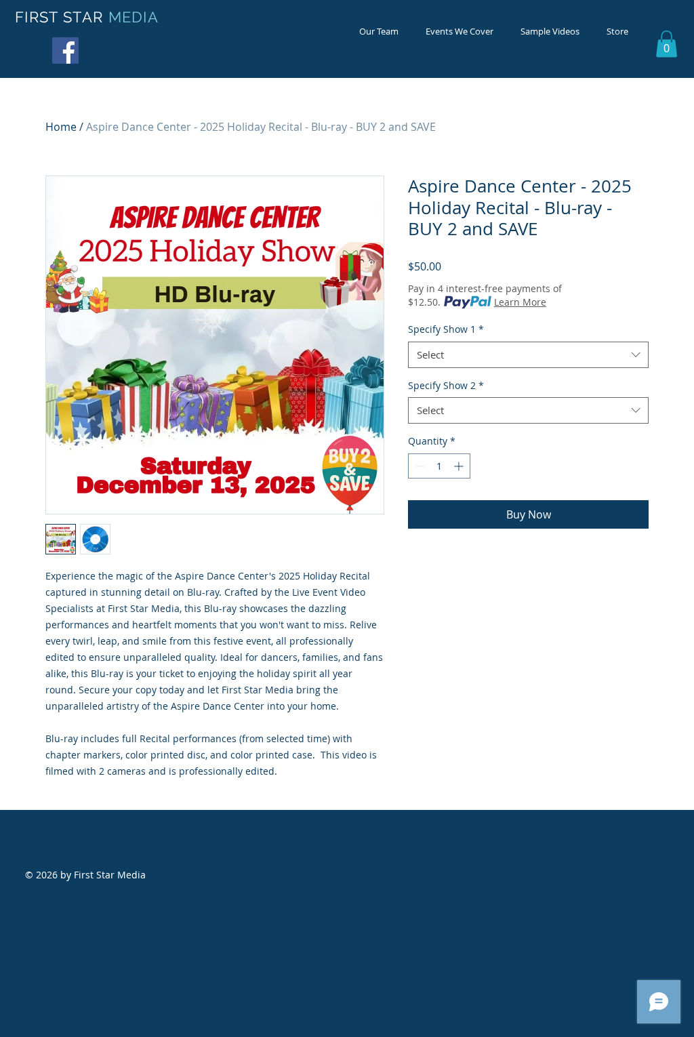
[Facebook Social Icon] (65, 50)
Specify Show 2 (446, 385)
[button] (666, 43)
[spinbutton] (439, 466)
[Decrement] (418, 466)
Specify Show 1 (446, 329)
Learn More (520, 302)
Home (61, 126)
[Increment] (459, 466)
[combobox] (528, 355)
